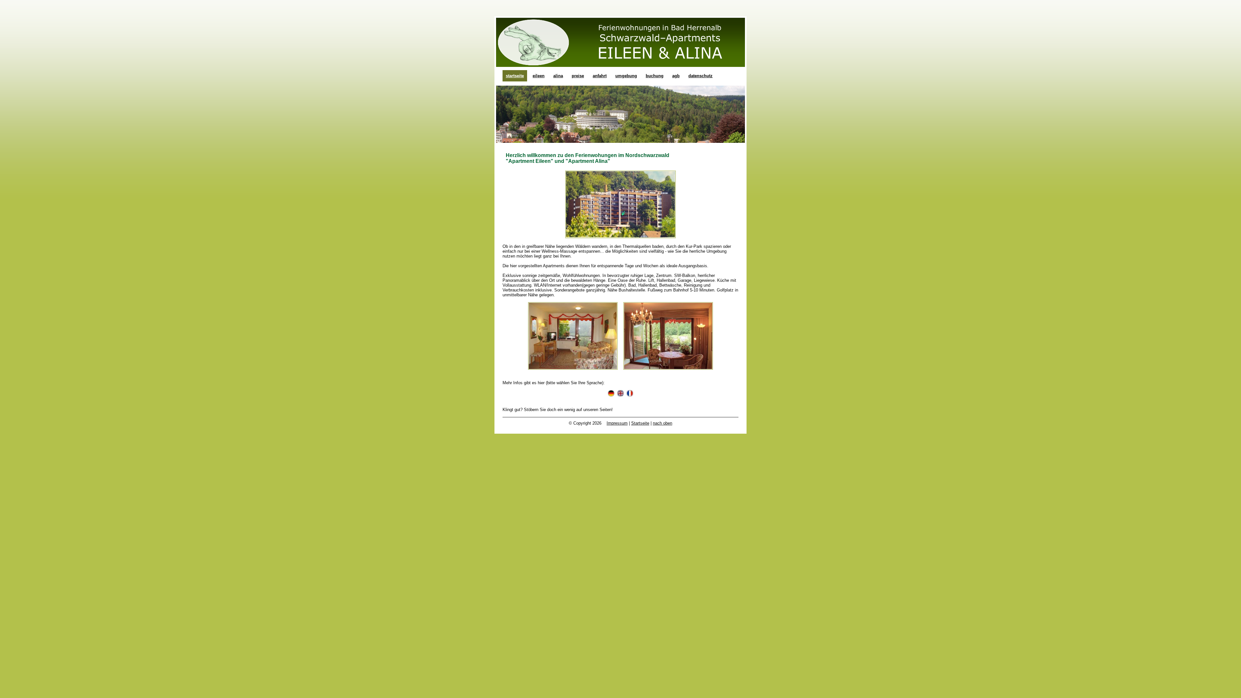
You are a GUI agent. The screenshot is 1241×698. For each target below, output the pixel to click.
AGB (676, 75)
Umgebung (626, 75)
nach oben (662, 423)
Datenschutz (700, 75)
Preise (578, 75)
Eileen (539, 75)
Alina (558, 75)
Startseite (515, 75)
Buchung (654, 75)
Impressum (617, 423)
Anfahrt (600, 75)
